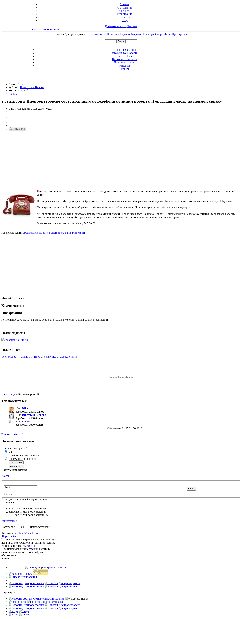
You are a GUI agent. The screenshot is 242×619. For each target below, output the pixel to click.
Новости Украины (125, 49)
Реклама (132, 26)
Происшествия (96, 34)
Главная (124, 4)
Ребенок (31, 545)
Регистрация (124, 13)
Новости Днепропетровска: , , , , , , (121, 34)
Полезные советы (124, 62)
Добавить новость (116, 26)
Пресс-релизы (180, 34)
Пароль (8, 493)
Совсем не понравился (22, 458)
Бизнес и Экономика (124, 59)
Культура (148, 34)
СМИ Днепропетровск (46, 29)
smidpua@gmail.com (26, 532)
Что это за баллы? (12, 434)
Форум (124, 68)
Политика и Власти (32, 87)
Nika (20, 84)
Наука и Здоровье (131, 34)
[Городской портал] (36, 598)
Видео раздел (9, 394)
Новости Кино (124, 56)
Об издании (124, 7)
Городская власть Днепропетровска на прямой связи (53, 232)
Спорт (159, 34)
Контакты (125, 10)
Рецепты (124, 65)
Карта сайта (9, 536)
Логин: (8, 487)
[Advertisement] (31, 159)
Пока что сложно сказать (23, 455)
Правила (124, 17)
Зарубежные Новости (125, 52)
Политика (113, 34)
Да (10, 451)
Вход (125, 20)
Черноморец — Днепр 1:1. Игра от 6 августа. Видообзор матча (39, 356)
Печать (13, 93)
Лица (167, 34)
